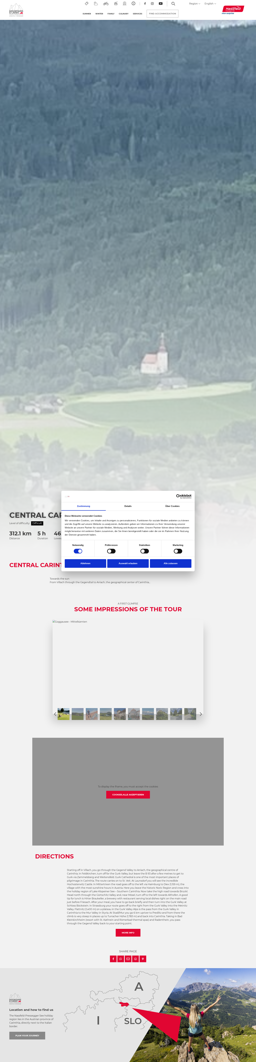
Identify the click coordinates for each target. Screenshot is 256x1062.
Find (162, 13)
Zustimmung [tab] (83, 506)
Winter (99, 14)
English (209, 3)
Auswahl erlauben (128, 563)
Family (111, 14)
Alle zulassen (170, 563)
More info (128, 932)
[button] (113, 959)
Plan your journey (27, 1035)
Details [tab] (128, 506)
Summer (87, 14)
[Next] (200, 714)
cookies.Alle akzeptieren (128, 794)
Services (137, 14)
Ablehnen (85, 563)
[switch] (111, 551)
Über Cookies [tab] (172, 506)
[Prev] (55, 714)
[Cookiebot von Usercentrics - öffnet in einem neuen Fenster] (178, 496)
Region (193, 3)
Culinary (123, 14)
